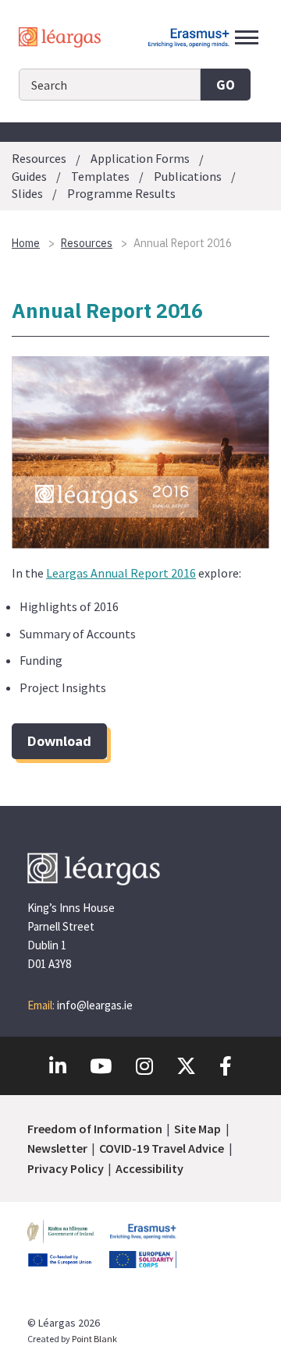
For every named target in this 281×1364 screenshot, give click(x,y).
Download (59, 741)
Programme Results (121, 193)
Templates (100, 176)
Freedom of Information (94, 1128)
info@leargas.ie (95, 1005)
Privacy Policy (65, 1168)
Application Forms (140, 159)
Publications (188, 176)
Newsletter (57, 1148)
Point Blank (94, 1339)
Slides (27, 193)
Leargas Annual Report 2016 (121, 573)
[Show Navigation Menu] (246, 37)
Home (26, 243)
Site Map (197, 1128)
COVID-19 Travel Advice (161, 1148)
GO (225, 85)
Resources (39, 159)
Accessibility (149, 1168)
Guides (29, 176)
